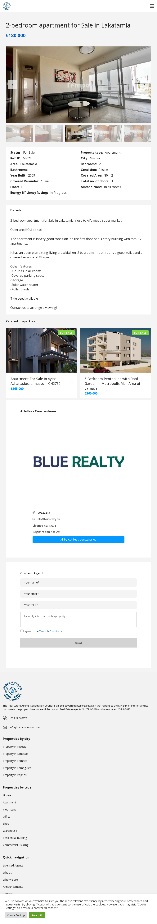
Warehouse (10, 830)
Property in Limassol (15, 753)
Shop (6, 823)
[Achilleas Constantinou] (78, 462)
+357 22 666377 (18, 718)
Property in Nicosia (14, 746)
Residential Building (15, 838)
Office (6, 816)
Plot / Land (9, 809)
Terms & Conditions (50, 631)
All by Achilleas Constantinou (78, 539)
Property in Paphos (15, 775)
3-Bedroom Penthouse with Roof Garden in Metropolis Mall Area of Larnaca (112, 383)
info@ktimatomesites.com (25, 727)
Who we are (10, 879)
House (7, 795)
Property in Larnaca (15, 761)
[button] (144, 84)
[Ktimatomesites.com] (5, 6)
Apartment (9, 802)
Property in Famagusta (17, 768)
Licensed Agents (13, 865)
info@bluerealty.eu (48, 519)
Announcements (13, 886)
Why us (7, 872)
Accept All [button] (37, 915)
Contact (8, 894)
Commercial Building (15, 845)
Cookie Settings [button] (16, 915)
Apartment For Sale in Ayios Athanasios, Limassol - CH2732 (36, 381)
